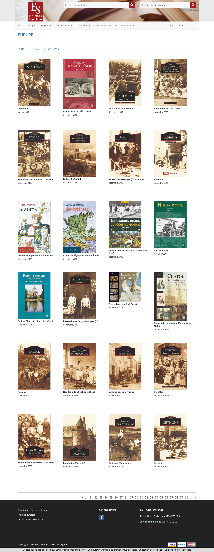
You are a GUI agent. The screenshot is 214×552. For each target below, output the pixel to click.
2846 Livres (25, 49)
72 (146, 497)
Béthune (158, 463)
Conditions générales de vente (34, 510)
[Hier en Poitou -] (170, 224)
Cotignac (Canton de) (120, 463)
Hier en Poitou (161, 250)
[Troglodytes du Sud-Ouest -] (125, 286)
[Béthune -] (170, 437)
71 (141, 497)
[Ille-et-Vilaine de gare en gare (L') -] (79, 295)
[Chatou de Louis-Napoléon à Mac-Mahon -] (170, 296)
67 (121, 497)
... (86, 497)
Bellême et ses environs (121, 392)
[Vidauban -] (34, 82)
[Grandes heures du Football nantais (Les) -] (125, 224)
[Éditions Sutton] (36, 11)
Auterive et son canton (121, 108)
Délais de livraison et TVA (31, 519)
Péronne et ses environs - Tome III (36, 179)
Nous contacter (148, 527)
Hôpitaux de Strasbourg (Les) (79, 392)
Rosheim (158, 179)
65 (111, 497)
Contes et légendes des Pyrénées (81, 255)
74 (156, 497)
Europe (26, 34)
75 (161, 497)
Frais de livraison (27, 514)
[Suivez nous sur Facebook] (101, 517)
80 (186, 497)
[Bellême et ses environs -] (125, 365)
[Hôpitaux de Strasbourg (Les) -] (79, 366)
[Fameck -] (34, 366)
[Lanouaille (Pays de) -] (79, 437)
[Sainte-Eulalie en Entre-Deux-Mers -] (34, 436)
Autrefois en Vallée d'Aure (77, 111)
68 (126, 497)
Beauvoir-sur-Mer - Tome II (168, 108)
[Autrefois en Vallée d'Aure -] (79, 83)
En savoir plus (172, 549)
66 (116, 497)
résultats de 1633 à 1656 (46, 49)
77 (171, 497)
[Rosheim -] (170, 153)
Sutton (34, 544)
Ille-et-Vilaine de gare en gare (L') (80, 321)
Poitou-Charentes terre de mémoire (36, 321)
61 (91, 497)
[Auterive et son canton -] (125, 82)
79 (181, 497)
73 (151, 497)
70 (136, 497)
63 (101, 497)
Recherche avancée (186, 9)
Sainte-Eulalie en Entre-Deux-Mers (36, 462)
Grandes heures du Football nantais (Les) (128, 251)
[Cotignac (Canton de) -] (125, 437)
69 (131, 497)
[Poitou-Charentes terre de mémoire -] (34, 295)
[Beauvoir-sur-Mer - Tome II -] (170, 82)
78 (176, 497)
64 (106, 497)
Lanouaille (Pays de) (74, 463)
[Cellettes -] (170, 366)
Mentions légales (59, 544)
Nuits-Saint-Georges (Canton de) (126, 179)
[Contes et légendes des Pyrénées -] (79, 226)
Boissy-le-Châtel (72, 179)
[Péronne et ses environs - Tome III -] (34, 153)
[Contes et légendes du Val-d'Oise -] (34, 226)
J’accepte (186, 549)
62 (96, 497)
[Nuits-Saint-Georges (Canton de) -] (125, 153)
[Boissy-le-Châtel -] (79, 153)
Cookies (44, 544)
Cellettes (158, 392)
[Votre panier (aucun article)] (188, 25)
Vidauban (23, 108)
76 (166, 497)
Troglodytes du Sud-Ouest (123, 304)
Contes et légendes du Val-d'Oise (35, 255)
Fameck (22, 392)
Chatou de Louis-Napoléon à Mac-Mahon (172, 324)
